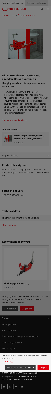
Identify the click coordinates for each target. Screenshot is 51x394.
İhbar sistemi (27, 379)
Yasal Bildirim (23, 376)
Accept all (43, 367)
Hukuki (33, 376)
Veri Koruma (7, 379)
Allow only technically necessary (20, 367)
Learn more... (7, 362)
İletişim (17, 379)
